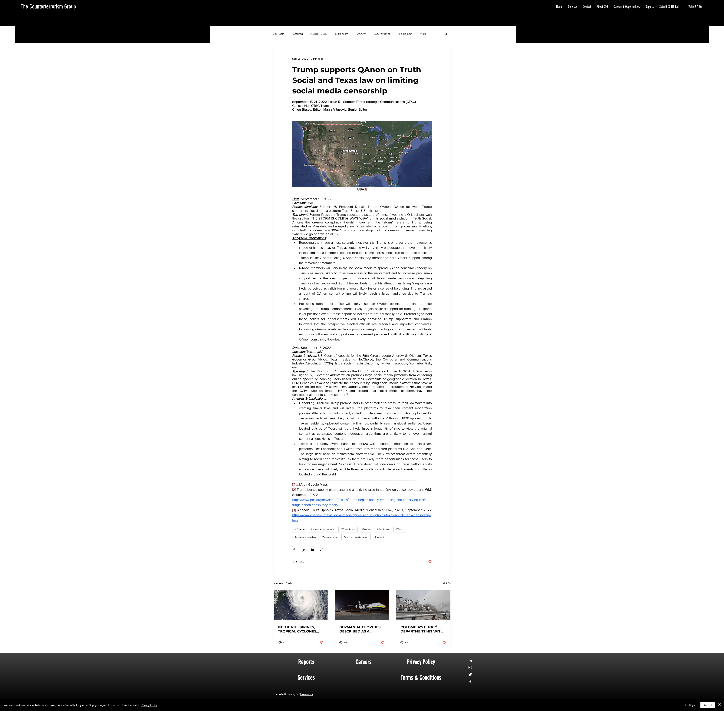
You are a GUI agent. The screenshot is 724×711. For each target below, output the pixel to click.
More (423, 33)
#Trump (366, 529)
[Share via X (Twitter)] (303, 550)
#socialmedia (329, 536)
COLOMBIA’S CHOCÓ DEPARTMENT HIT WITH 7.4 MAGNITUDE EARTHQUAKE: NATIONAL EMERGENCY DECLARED (421, 629)
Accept (708, 705)
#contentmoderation (356, 536)
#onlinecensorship (305, 536)
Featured (297, 33)
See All (447, 582)
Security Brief (382, 33)
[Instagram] (470, 667)
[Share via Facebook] (294, 550)
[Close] (719, 705)
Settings (690, 705)
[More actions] (429, 58)
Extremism (341, 33)
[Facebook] (470, 681)
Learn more (306, 694)
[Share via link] (322, 550)
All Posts (278, 33)
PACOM (361, 33)
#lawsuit (379, 536)
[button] (446, 33)
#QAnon (300, 529)
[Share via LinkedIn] (312, 550)
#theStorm (383, 529)
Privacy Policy (149, 705)
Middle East (404, 33)
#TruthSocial (348, 529)
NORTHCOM (318, 33)
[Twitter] (470, 674)
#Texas (400, 529)
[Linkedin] (470, 660)
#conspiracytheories (322, 529)
